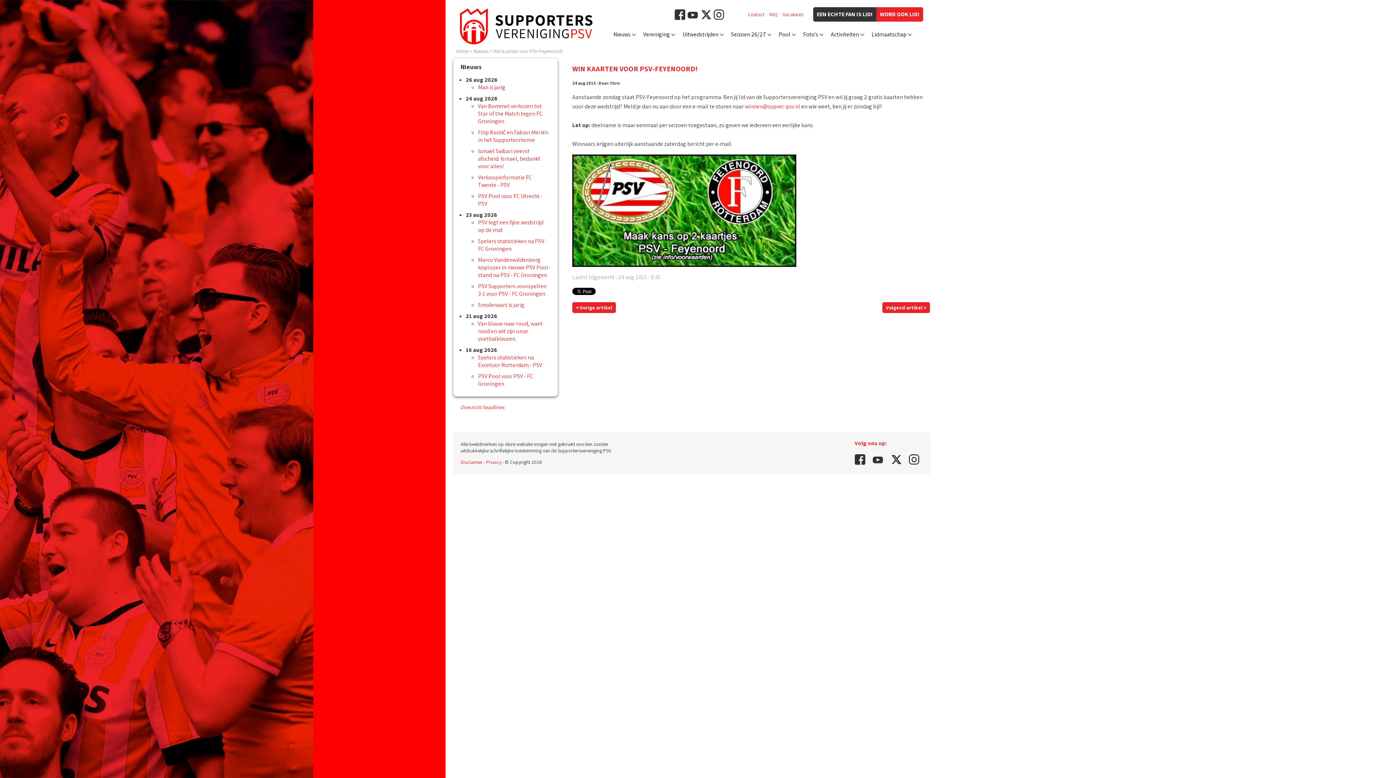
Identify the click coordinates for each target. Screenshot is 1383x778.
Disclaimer (472, 462)
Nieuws (622, 34)
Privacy (493, 462)
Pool (785, 34)
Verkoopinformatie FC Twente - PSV (505, 181)
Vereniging (656, 34)
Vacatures (793, 14)
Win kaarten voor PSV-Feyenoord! (528, 51)
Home (462, 51)
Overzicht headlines (482, 407)
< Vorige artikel (594, 307)
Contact (756, 14)
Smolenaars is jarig (501, 305)
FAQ (773, 14)
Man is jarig (491, 87)
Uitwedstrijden (700, 34)
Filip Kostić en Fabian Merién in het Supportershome (513, 136)
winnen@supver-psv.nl (772, 106)
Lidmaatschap (889, 34)
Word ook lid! (899, 14)
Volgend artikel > (906, 307)
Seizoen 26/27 (748, 34)
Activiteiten (845, 34)
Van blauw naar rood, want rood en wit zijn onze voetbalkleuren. (510, 331)
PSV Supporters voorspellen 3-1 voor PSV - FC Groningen (512, 290)
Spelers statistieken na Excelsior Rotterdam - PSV (510, 361)
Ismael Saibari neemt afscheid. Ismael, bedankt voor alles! (509, 158)
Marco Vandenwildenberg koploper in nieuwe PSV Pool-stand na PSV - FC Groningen (514, 267)
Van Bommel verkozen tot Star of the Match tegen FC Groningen (510, 113)
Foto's (810, 34)
